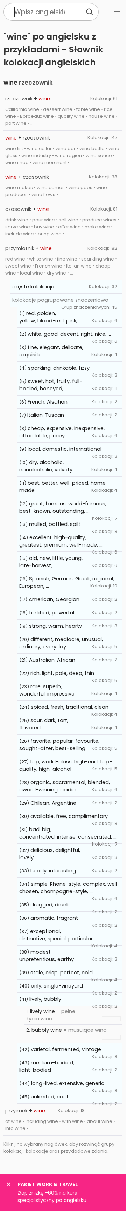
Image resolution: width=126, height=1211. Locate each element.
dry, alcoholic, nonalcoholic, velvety (45, 466)
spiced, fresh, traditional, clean (69, 707)
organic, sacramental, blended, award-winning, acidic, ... (64, 786)
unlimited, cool (49, 1096)
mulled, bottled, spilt (54, 524)
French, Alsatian (48, 401)
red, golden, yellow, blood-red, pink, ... (50, 317)
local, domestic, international (65, 449)
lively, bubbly (45, 999)
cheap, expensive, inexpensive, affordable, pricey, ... (62, 432)
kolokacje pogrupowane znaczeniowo (60, 300)
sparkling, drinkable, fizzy (59, 367)
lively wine (42, 1011)
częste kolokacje (33, 286)
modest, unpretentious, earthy (46, 955)
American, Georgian (54, 599)
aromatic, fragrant (54, 917)
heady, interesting (53, 870)
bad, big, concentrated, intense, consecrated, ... (68, 833)
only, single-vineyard (57, 985)
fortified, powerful (51, 612)
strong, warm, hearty (55, 625)
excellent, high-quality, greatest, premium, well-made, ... (61, 541)
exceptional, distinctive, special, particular (56, 935)
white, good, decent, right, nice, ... (69, 333)
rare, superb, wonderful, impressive (47, 690)
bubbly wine (46, 1029)
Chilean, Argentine (53, 802)
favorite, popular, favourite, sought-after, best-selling (59, 745)
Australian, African (52, 659)
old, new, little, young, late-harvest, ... (51, 562)
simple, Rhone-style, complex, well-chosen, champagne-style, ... (69, 888)
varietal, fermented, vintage (66, 1049)
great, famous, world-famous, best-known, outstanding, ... (62, 507)
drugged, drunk (49, 904)
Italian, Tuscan (45, 415)
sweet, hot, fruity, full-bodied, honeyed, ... (50, 385)
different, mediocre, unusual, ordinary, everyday (61, 643)
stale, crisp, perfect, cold (61, 972)
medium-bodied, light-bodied (46, 1066)
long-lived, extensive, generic (67, 1083)
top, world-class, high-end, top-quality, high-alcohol (65, 765)
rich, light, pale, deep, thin (62, 673)
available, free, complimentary (69, 816)
